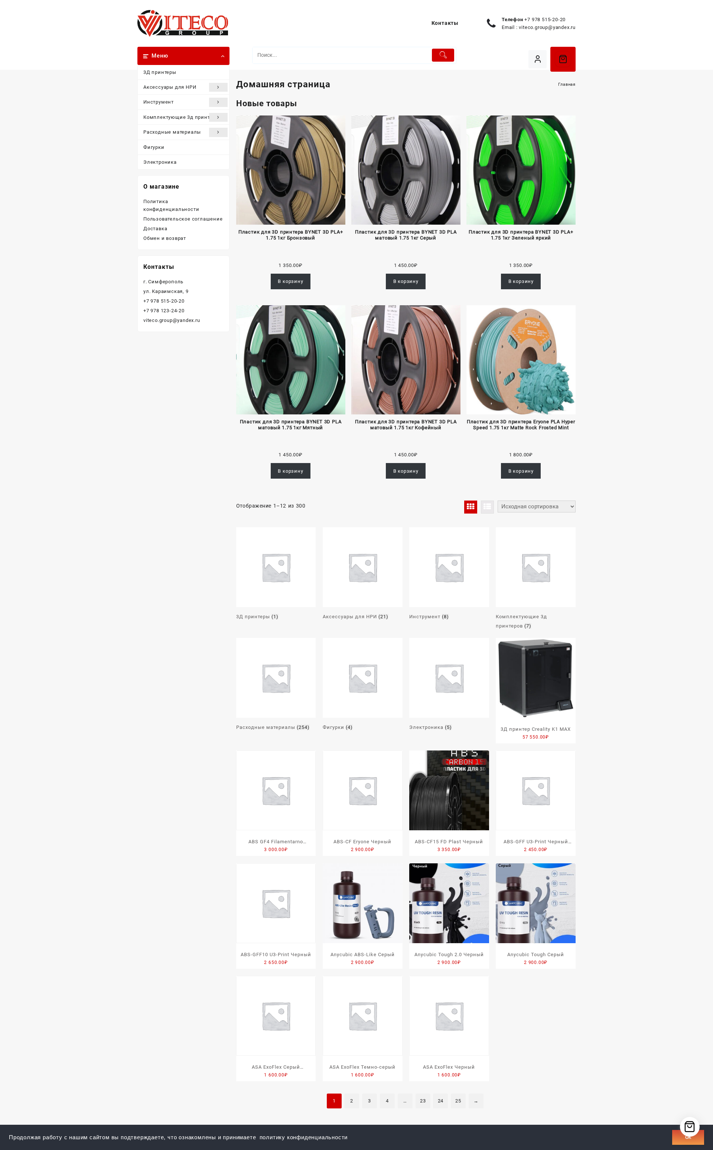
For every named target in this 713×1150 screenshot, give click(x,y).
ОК (688, 1137)
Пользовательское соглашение (183, 219)
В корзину (290, 281)
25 (458, 1101)
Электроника (160, 162)
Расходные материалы (172, 132)
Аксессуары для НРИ (169, 87)
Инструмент (158, 102)
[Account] (537, 59)
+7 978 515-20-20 (545, 19)
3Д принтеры (159, 72)
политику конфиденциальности (304, 1137)
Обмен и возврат (164, 238)
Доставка (155, 228)
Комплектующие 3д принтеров (182, 117)
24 (441, 1101)
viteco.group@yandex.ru (547, 27)
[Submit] (443, 55)
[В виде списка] (487, 507)
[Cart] (563, 59)
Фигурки (154, 147)
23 (423, 1101)
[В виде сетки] (470, 507)
